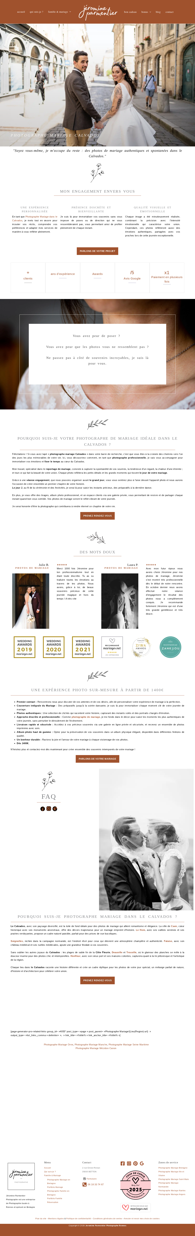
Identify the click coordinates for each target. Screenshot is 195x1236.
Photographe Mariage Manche (91, 1044)
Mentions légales (56, 1219)
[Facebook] (122, 1163)
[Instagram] (129, 1163)
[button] (69, 11)
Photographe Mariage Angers (171, 1194)
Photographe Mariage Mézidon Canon (96, 1048)
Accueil (47, 1168)
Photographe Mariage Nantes (172, 1191)
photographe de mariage (86, 717)
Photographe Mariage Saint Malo (173, 1179)
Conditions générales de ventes (107, 1219)
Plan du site (40, 1219)
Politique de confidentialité (78, 1219)
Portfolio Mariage (55, 1187)
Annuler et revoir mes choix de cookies (142, 1219)
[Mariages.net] (135, 1207)
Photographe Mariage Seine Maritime (129, 1044)
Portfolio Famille (54, 1198)
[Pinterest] (135, 1163)
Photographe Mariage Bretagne (172, 1168)
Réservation (52, 1202)
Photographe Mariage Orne (58, 1044)
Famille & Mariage (52, 1175)
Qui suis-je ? (50, 1172)
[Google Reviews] (142, 1163)
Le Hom (140, 930)
